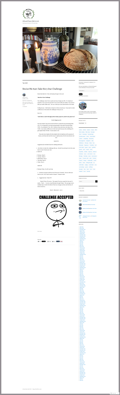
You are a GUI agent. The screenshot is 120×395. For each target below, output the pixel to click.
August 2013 (82, 354)
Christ (80, 134)
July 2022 (81, 255)
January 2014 (82, 347)
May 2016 (81, 310)
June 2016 (81, 309)
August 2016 (82, 306)
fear (93, 142)
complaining (85, 138)
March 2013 (82, 360)
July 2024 (81, 241)
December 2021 (82, 263)
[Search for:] (87, 181)
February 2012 (82, 369)
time (85, 169)
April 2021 (81, 274)
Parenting (85, 156)
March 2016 (82, 313)
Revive (80, 162)
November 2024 (83, 236)
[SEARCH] (96, 181)
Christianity (85, 134)
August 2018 (82, 287)
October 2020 (82, 279)
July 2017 (81, 296)
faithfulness (81, 142)
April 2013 (81, 359)
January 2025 (82, 233)
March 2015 (82, 329)
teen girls (81, 169)
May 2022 (81, 257)
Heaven (87, 149)
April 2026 (81, 226)
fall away (86, 142)
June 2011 (81, 380)
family (90, 142)
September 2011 (83, 376)
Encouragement (82, 140)
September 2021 (83, 267)
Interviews (81, 153)
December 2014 (82, 333)
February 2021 (82, 276)
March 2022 (82, 259)
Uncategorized (29, 100)
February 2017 (82, 300)
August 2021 (82, 268)
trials (88, 169)
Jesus (85, 153)
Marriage (80, 156)
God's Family (81, 147)
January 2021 (82, 278)
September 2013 (83, 352)
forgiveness (86, 145)
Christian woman (82, 136)
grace (90, 147)
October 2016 (82, 304)
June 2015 (81, 325)
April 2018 (81, 289)
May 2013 (81, 358)
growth (80, 149)
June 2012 (81, 367)
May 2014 (81, 342)
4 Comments (24, 106)
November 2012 (82, 364)
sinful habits (81, 164)
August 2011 (82, 377)
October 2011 (82, 375)
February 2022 (82, 261)
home (91, 149)
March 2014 (82, 344)
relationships (90, 160)
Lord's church (89, 153)
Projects (80, 160)
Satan (84, 162)
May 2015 (81, 326)
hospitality (81, 151)
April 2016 (81, 312)
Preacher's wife (85, 158)
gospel (86, 147)
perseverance (94, 156)
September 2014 (83, 337)
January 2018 (82, 292)
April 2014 (81, 343)
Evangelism (88, 140)
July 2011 (81, 379)
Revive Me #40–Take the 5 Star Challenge (42, 89)
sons (95, 164)
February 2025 (82, 232)
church (87, 136)
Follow (80, 94)
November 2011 (82, 373)
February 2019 (82, 284)
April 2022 (81, 258)
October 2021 (82, 266)
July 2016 (81, 308)
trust (91, 169)
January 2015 (82, 331)
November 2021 (82, 264)
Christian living (90, 134)
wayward (80, 171)
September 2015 (83, 321)
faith (92, 140)
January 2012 (82, 371)
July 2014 (81, 339)
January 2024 (82, 249)
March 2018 (82, 291)
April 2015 (81, 327)
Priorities (94, 158)
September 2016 (83, 305)
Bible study (24, 102)
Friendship (92, 145)
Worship (88, 171)
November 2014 (82, 334)
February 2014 (82, 346)
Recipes (85, 160)
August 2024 (82, 240)
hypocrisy (90, 151)
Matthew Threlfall (86, 208)
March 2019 (82, 283)
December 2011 (82, 372)
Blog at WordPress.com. (37, 389)
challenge (28, 102)
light (25, 103)
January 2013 (82, 363)
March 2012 (82, 368)
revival (23, 104)
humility (85, 151)
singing (86, 164)
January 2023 (82, 251)
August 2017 (82, 295)
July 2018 (81, 288)
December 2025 (82, 229)
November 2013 (82, 350)
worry (85, 171)
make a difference (30, 103)
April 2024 (81, 245)
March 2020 (82, 280)
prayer (80, 158)
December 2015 (82, 317)
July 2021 (81, 270)
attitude (84, 129)
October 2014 (82, 335)
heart (84, 149)
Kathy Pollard (25, 97)
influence (94, 151)
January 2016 (82, 316)
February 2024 (82, 247)
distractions (91, 138)
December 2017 (82, 293)
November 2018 (82, 285)
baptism (88, 129)
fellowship (81, 145)
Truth (94, 169)
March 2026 (82, 228)
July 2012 (81, 365)
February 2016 (82, 314)
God (95, 145)
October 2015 (82, 320)
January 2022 (82, 262)
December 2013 (82, 348)
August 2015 (82, 322)
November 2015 (82, 318)
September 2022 (83, 254)
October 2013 (82, 351)
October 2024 (82, 237)
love (94, 153)
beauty (92, 129)
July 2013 (81, 355)
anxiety (80, 129)
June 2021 (81, 271)
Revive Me (24, 100)
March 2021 (82, 275)
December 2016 (82, 301)
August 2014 (82, 338)
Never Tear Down (92, 204)
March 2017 (82, 299)
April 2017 (81, 297)
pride (90, 158)
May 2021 (81, 272)
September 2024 (83, 238)
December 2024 (82, 234)
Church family (92, 136)
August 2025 (82, 230)
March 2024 (82, 246)
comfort (80, 138)
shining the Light (89, 162)
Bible (96, 129)
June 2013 (81, 356)
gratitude (94, 147)
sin (93, 162)
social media (91, 164)
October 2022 (82, 253)
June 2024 (81, 242)
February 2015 (82, 330)
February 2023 (82, 250)
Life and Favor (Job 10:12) (30, 21)
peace (89, 156)
